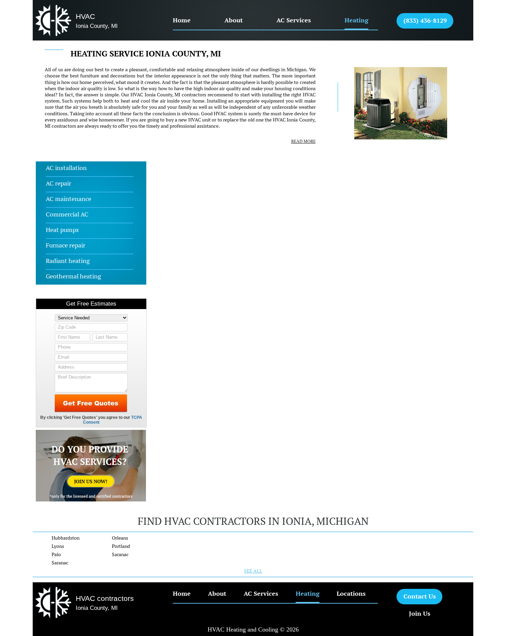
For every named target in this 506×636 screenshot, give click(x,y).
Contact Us (419, 596)
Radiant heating (67, 261)
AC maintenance (68, 199)
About (233, 20)
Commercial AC (67, 214)
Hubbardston (66, 538)
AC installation (66, 168)
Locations (351, 593)
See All (253, 571)
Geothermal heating (73, 276)
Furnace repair (65, 245)
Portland (121, 546)
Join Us (419, 613)
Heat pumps (62, 230)
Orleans (120, 538)
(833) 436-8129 (425, 20)
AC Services (293, 20)
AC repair (58, 183)
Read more (303, 141)
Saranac (60, 563)
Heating (356, 20)
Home (182, 20)
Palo (56, 554)
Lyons (58, 546)
